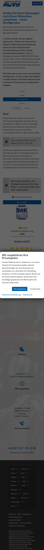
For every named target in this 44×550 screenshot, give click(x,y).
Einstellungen (35, 289)
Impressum (27, 294)
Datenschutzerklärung (11, 294)
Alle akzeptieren (20, 289)
